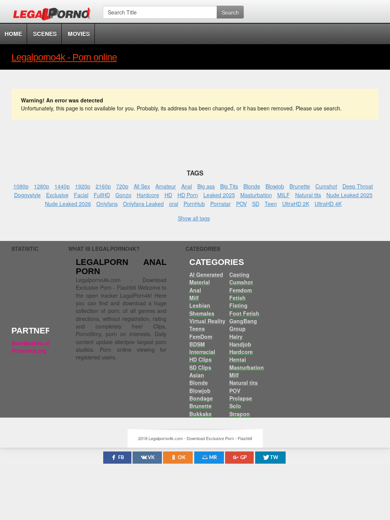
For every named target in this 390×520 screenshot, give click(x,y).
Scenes (45, 33)
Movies (79, 33)
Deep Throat (357, 186)
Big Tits (229, 186)
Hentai (237, 359)
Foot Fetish (244, 313)
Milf (194, 297)
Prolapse (240, 398)
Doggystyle (27, 195)
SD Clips (200, 367)
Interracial (202, 352)
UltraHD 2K (295, 203)
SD (255, 203)
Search (230, 12)
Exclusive (57, 195)
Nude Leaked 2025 (349, 195)
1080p (21, 186)
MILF (283, 195)
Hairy (236, 336)
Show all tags (194, 218)
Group (237, 328)
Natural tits (308, 195)
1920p (82, 186)
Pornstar (220, 203)
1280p (41, 186)
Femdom (240, 290)
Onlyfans (107, 203)
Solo (235, 406)
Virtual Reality (207, 321)
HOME (13, 33)
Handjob (240, 344)
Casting (239, 274)
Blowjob (274, 186)
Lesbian (199, 305)
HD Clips (200, 359)
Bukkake (200, 414)
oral (173, 203)
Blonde (251, 186)
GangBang (243, 321)
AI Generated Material (206, 278)
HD (168, 195)
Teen (271, 203)
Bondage (201, 398)
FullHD (102, 195)
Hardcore (148, 195)
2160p (103, 186)
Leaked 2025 (219, 195)
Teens (197, 328)
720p (122, 186)
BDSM (197, 344)
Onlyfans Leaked (143, 203)
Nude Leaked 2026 (68, 203)
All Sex (142, 186)
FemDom (200, 336)
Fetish (237, 297)
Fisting (238, 305)
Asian (196, 375)
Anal (186, 186)
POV (241, 203)
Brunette (299, 186)
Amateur (165, 186)
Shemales (201, 313)
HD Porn (187, 195)
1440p (62, 186)
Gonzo (123, 195)
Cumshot (326, 186)
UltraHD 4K (328, 203)
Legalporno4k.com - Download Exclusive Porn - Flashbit (54, 15)
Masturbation (256, 195)
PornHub (194, 203)
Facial (81, 195)
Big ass (206, 186)
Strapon (239, 414)
